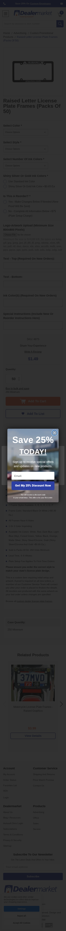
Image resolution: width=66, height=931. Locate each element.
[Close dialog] (54, 433)
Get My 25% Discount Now (33, 485)
